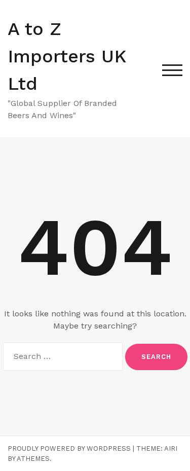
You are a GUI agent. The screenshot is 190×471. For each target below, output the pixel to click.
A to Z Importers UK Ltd (67, 56)
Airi (170, 448)
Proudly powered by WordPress (69, 448)
